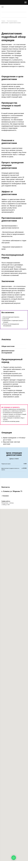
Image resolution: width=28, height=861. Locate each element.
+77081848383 (5, 496)
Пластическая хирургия (12, 21)
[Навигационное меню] (25, 2)
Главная (3, 21)
